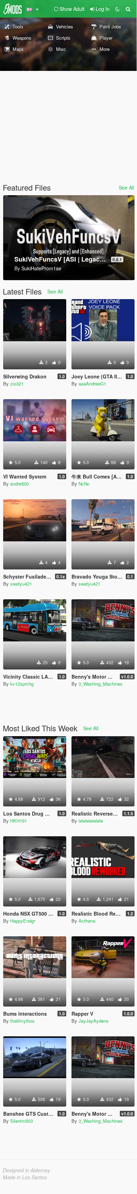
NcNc (84, 483)
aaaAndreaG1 (92, 383)
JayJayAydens (93, 1020)
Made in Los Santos (25, 1177)
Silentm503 (21, 1120)
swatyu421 (21, 583)
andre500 (19, 483)
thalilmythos (22, 1020)
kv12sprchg (22, 683)
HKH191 (18, 820)
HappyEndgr (22, 920)
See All (126, 187)
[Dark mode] (117, 9)
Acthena (86, 920)
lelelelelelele (90, 820)
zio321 (16, 383)
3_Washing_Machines (100, 683)
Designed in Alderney (26, 1170)
